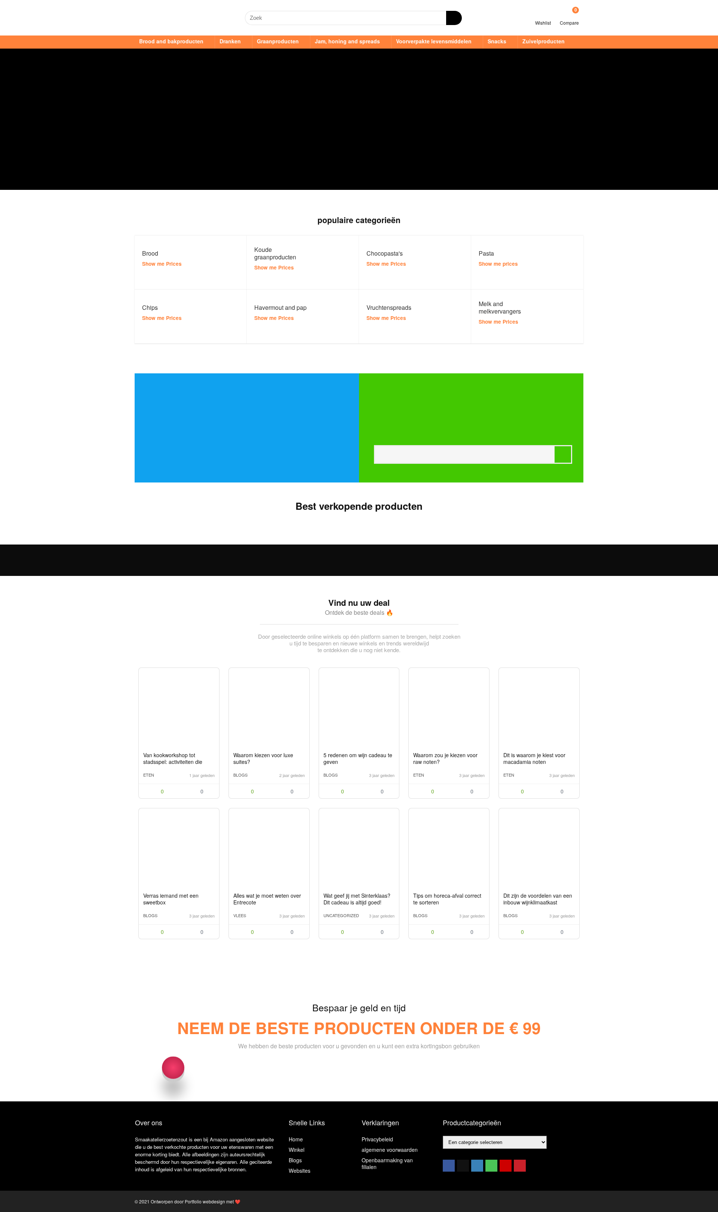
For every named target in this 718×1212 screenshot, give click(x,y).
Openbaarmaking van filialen (387, 1163)
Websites (299, 1170)
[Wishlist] (543, 14)
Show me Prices (162, 263)
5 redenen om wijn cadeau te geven (357, 758)
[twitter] (463, 1166)
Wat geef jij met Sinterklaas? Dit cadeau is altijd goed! (356, 899)
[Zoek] (454, 18)
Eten (148, 775)
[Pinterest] (520, 1166)
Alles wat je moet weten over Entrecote (267, 899)
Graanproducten (278, 41)
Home (296, 1139)
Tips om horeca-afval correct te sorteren (447, 899)
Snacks (497, 41)
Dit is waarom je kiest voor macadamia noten (534, 758)
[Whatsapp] (491, 1166)
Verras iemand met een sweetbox (171, 899)
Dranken (230, 41)
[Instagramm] (477, 1166)
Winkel (296, 1149)
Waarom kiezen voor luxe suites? (263, 758)
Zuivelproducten (543, 41)
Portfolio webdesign (205, 1201)
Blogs (240, 775)
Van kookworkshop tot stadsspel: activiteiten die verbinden (172, 761)
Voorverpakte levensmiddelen (434, 41)
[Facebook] (449, 1166)
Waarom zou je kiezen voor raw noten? (445, 758)
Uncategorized (341, 915)
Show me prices (498, 263)
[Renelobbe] (210, 739)
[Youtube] (506, 1166)
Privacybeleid (377, 1139)
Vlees (239, 915)
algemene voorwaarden (390, 1149)
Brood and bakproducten (171, 41)
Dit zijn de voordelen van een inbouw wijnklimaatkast (537, 899)
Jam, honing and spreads (347, 41)
